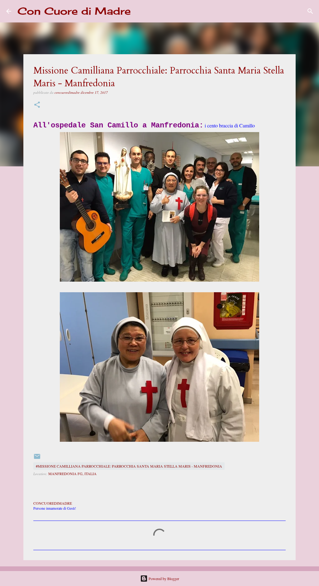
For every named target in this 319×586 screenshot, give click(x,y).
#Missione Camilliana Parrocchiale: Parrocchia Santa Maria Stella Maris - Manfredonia (129, 466)
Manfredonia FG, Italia (72, 473)
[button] (37, 105)
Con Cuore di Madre (74, 11)
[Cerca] (139, 11)
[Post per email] (37, 458)
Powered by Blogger (163, 578)
